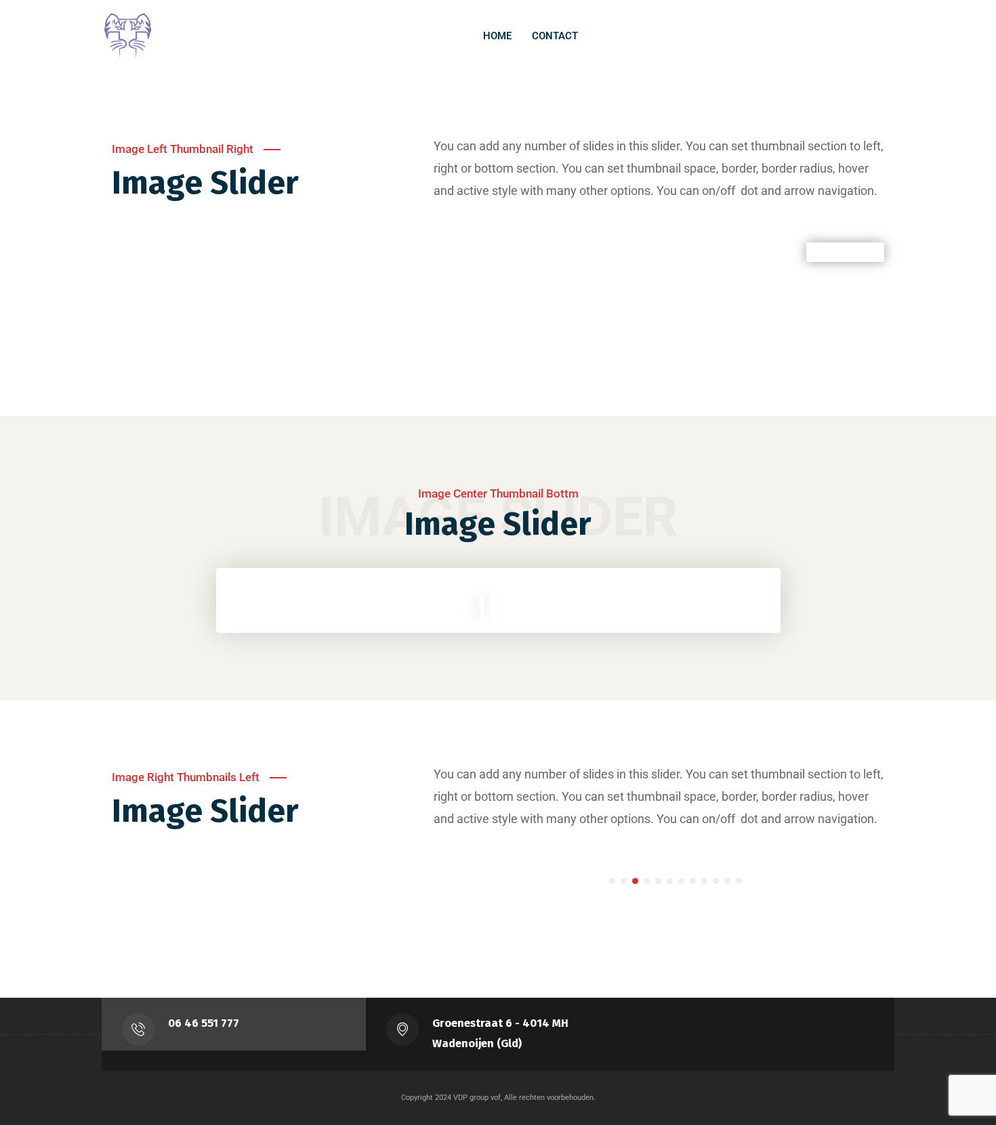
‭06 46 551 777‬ (203, 1023)
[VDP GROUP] (129, 36)
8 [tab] (693, 881)
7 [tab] (681, 881)
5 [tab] (658, 881)
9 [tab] (704, 881)
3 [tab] (635, 881)
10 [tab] (716, 881)
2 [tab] (624, 881)
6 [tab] (670, 881)
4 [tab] (647, 881)
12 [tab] (739, 881)
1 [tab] (612, 881)
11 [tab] (727, 881)
